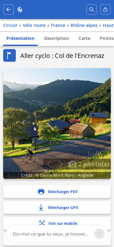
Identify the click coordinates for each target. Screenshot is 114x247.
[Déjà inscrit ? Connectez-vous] (105, 9)
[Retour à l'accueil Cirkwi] (20, 9)
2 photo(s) (93, 163)
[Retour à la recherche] (8, 9)
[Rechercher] (91, 9)
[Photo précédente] (49, 164)
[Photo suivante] (60, 164)
